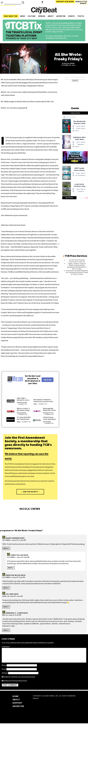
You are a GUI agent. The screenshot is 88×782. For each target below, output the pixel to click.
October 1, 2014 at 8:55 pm (18, 557)
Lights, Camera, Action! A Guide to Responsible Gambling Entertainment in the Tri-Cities (77, 266)
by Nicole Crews (68, 63)
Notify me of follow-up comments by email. (19, 677)
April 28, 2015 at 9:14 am (12, 596)
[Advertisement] (75, 287)
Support (65, 1)
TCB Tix (80, 16)
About (51, 16)
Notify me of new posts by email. (15, 681)
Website (5, 673)
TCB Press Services (76, 256)
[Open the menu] (2, 2)
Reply (6, 548)
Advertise (61, 16)
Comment (6, 647)
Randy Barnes (13, 538)
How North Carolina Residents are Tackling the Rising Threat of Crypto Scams (77, 272)
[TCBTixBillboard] (44, 41)
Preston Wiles (13, 575)
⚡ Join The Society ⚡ (30, 492)
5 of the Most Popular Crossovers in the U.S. (77, 261)
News (22, 16)
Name (4, 665)
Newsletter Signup (81, 2)
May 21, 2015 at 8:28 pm (11, 615)
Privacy (36, 698)
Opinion (41, 16)
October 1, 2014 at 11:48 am (14, 540)
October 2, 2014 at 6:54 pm (13, 577)
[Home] (44, 10)
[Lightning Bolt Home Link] (42, 2)
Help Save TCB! (11, 16)
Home (16, 696)
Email (4, 669)
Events (71, 16)
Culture (31, 16)
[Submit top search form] (23, 2)
